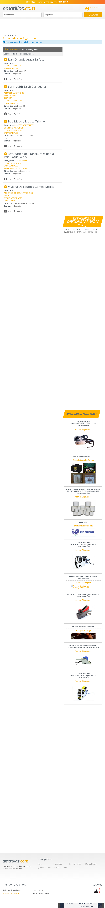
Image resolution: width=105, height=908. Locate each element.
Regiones (34, 49)
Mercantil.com (91, 864)
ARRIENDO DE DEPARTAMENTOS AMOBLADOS (18, 194)
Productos (58, 864)
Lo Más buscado (60, 867)
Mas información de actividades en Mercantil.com (24, 42)
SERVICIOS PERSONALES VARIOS (18, 168)
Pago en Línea (75, 864)
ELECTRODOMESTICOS (24, 125)
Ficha (9, 79)
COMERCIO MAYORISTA (14, 128)
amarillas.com (19, 8)
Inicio (40, 864)
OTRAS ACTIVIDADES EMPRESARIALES (13, 67)
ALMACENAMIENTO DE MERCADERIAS (14, 94)
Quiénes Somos (44, 867)
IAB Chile (96, 890)
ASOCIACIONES (20, 160)
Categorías (24, 49)
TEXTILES (8, 98)
